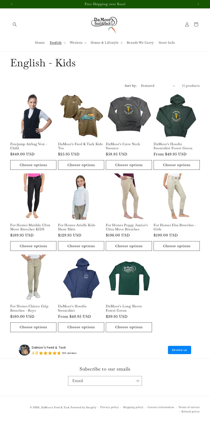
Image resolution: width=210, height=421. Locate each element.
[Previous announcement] (11, 4)
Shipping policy (133, 407)
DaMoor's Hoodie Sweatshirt (72, 308)
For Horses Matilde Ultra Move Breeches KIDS (30, 227)
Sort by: (131, 86)
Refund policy (190, 411)
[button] (14, 24)
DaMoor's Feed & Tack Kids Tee (80, 146)
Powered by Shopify (83, 407)
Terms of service (189, 407)
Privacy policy (109, 407)
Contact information (161, 407)
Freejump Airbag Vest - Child (28, 146)
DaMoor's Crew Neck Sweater (123, 146)
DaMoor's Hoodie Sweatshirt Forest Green (173, 146)
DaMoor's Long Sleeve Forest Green (124, 308)
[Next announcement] (198, 4)
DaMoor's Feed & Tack (49, 347)
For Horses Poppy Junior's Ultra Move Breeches (127, 227)
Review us (179, 350)
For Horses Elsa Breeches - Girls (175, 227)
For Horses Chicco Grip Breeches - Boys (29, 308)
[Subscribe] (137, 381)
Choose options (33, 165)
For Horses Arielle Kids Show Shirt (76, 227)
